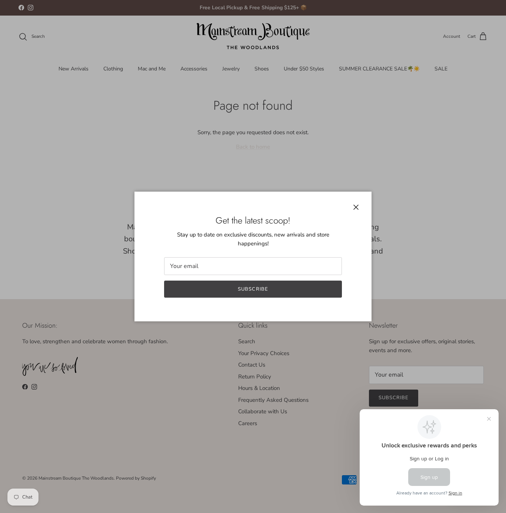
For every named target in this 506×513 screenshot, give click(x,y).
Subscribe (253, 289)
